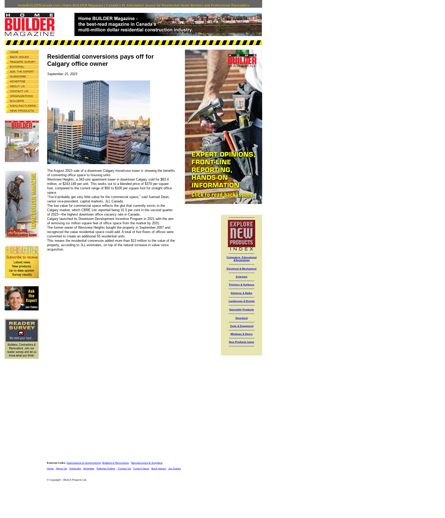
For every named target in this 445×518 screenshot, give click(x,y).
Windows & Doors (241, 334)
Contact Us (124, 468)
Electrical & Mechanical (241, 268)
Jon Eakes (174, 468)
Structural (241, 318)
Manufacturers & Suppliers (146, 462)
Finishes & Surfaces (241, 284)
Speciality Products (241, 309)
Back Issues (158, 468)
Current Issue (141, 468)
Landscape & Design (242, 301)
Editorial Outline (106, 468)
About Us (61, 468)
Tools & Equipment (241, 326)
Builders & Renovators (115, 462)
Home (50, 468)
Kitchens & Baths (241, 293)
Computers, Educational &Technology (242, 259)
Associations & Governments (83, 462)
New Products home (241, 342)
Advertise (88, 468)
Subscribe (75, 468)
